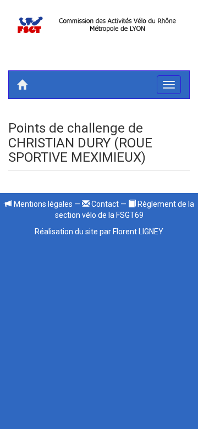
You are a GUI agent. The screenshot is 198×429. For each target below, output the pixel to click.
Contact (104, 204)
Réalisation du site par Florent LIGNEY (99, 231)
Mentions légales (42, 204)
